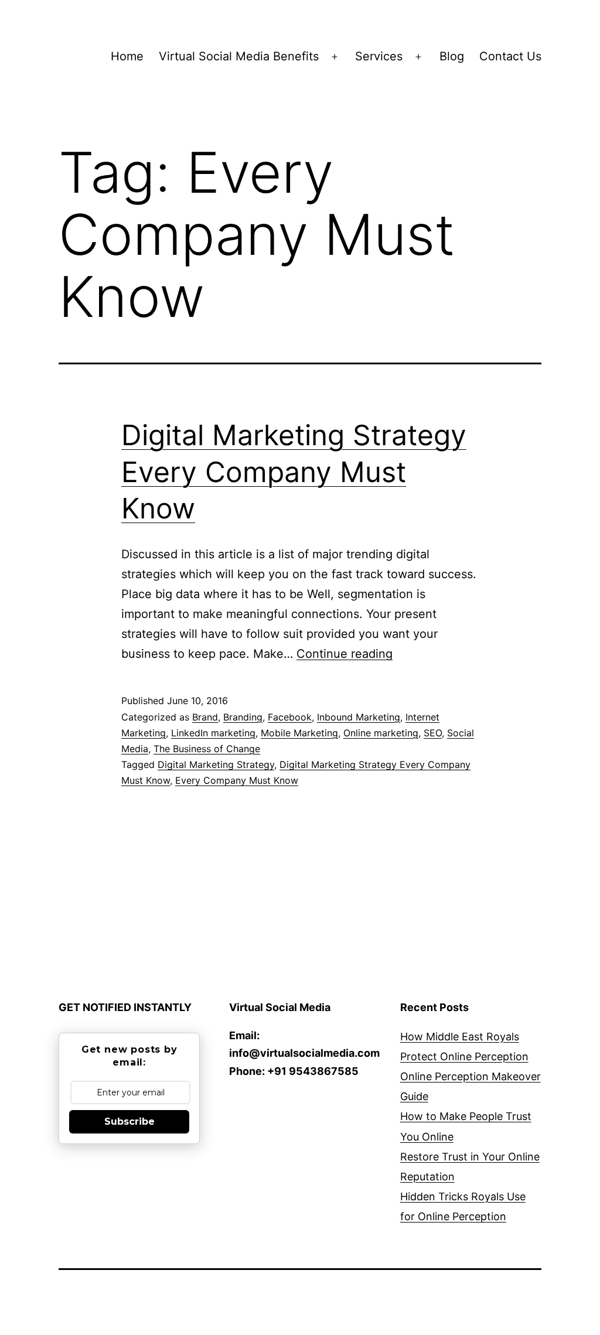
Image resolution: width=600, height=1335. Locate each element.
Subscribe (129, 1121)
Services (379, 56)
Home (127, 56)
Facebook (290, 717)
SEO (433, 733)
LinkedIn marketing (213, 733)
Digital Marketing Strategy (216, 764)
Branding (242, 717)
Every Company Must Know (236, 780)
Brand (205, 717)
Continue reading (344, 654)
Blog (451, 56)
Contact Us (510, 56)
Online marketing (380, 733)
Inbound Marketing (358, 717)
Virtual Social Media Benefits (239, 56)
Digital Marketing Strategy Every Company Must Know (293, 471)
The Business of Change (207, 748)
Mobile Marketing (299, 733)
